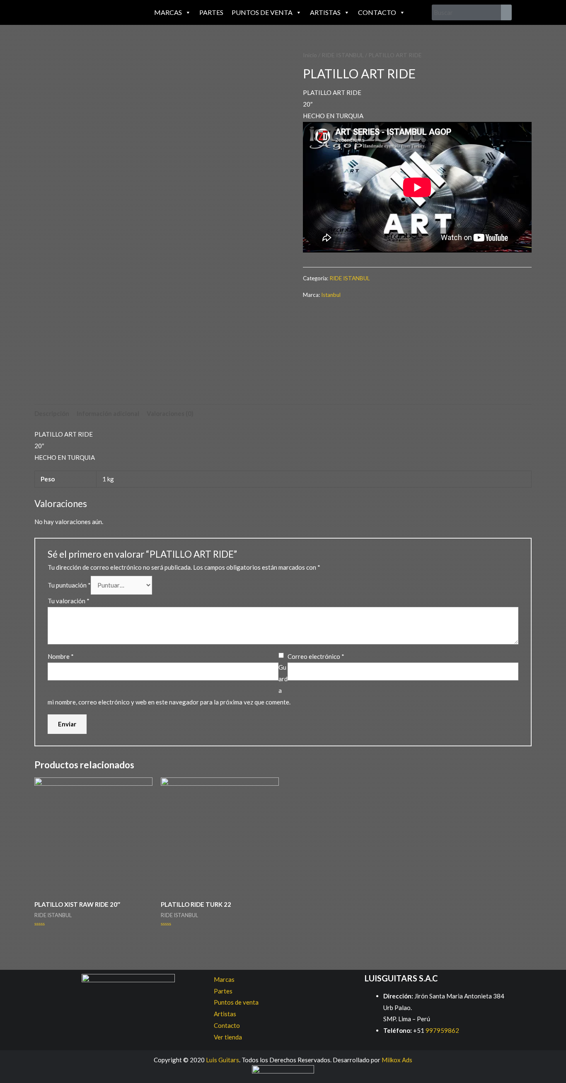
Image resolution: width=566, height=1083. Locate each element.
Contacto (377, 12)
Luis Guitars (222, 1060)
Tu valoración (68, 601)
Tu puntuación (69, 585)
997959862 (441, 1030)
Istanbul (331, 294)
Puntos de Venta (262, 12)
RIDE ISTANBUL (343, 54)
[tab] (51, 414)
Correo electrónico (316, 656)
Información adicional (108, 413)
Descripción (51, 413)
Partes (211, 12)
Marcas (168, 12)
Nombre (61, 656)
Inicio (310, 54)
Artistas (325, 12)
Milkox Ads (397, 1060)
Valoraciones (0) (170, 413)
